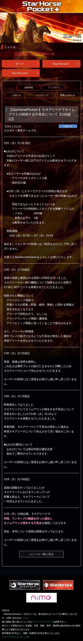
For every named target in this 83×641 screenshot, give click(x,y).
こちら (24, 618)
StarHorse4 (20, 73)
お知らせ (17, 95)
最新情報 (29, 87)
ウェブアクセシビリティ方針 (16, 637)
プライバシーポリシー (42, 622)
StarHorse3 (61, 63)
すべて (20, 63)
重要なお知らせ (67, 95)
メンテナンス (42, 95)
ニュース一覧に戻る (41, 554)
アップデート (54, 87)
